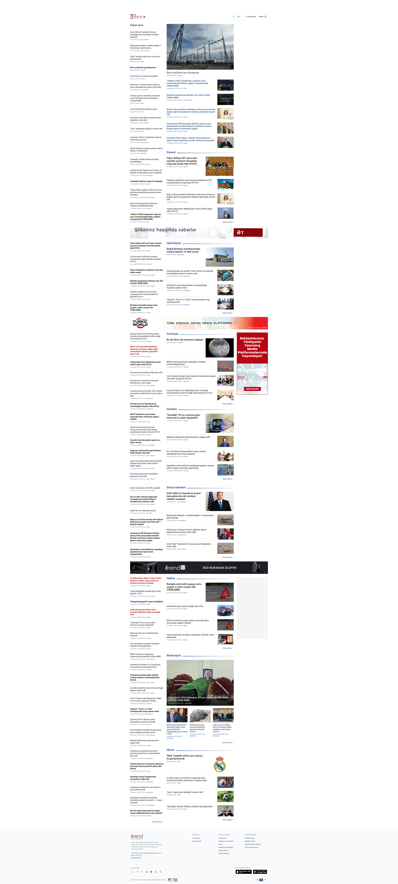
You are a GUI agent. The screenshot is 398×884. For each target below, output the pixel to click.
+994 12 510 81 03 (136, 855)
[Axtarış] (233, 16)
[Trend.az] (137, 16)
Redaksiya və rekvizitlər (226, 841)
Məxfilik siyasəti (250, 841)
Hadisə (171, 578)
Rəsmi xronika (196, 841)
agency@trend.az (136, 858)
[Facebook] (137, 872)
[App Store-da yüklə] (244, 872)
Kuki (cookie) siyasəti (251, 847)
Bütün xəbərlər (227, 222)
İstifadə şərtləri (249, 838)
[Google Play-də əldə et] (260, 872)
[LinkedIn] (156, 872)
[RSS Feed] (160, 872)
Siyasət (171, 152)
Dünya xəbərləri (176, 487)
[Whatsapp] (133, 872)
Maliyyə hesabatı (224, 853)
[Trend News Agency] (137, 836)
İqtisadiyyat (174, 243)
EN (257, 880)
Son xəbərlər (196, 838)
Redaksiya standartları (226, 847)
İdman (170, 749)
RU (265, 880)
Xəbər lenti (136, 25)
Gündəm (172, 409)
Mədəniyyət (174, 655)
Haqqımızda (222, 838)
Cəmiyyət (172, 333)
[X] (142, 872)
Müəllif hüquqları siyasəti (253, 844)
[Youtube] (146, 872)
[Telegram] (151, 872)
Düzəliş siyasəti (223, 850)
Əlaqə (220, 844)
